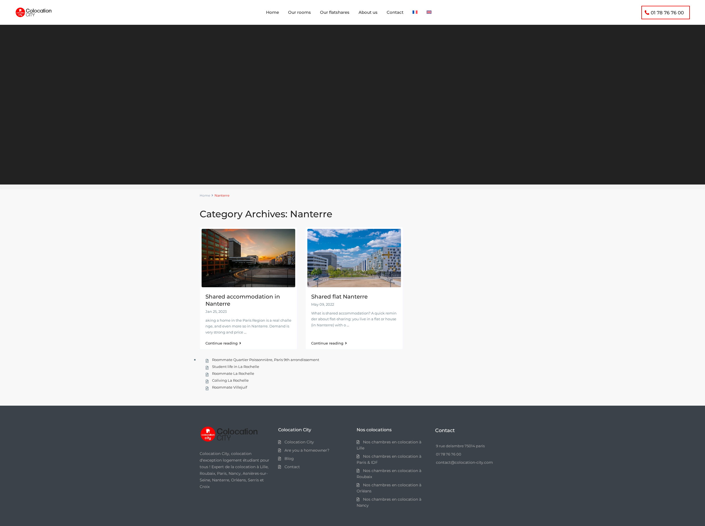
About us (368, 12)
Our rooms (299, 12)
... (245, 332)
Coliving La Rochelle (230, 380)
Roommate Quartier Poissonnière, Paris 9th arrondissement (265, 359)
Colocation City (299, 442)
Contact (395, 12)
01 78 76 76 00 (667, 12)
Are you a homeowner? (306, 450)
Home (272, 12)
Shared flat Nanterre (339, 296)
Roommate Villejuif (229, 387)
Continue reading (221, 343)
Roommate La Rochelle (233, 373)
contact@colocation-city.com (464, 462)
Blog (289, 458)
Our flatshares (334, 12)
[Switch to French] (415, 12)
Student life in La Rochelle (235, 366)
